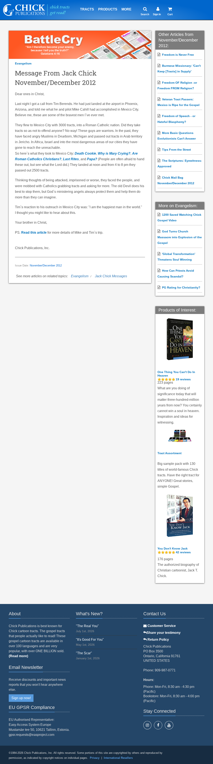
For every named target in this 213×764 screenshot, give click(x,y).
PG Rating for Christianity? (181, 287)
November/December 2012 (46, 265)
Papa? (92, 159)
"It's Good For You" (90, 639)
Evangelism (23, 63)
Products (107, 9)
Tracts (87, 9)
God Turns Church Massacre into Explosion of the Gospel (179, 237)
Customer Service (161, 626)
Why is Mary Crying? (114, 153)
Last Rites (71, 159)
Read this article (34, 232)
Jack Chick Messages (111, 276)
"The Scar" (84, 653)
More (126, 9)
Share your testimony (164, 632)
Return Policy (158, 639)
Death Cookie (85, 153)
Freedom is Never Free (178, 54)
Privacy (94, 757)
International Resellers (118, 757)
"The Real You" (87, 626)
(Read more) (18, 656)
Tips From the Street (176, 149)
